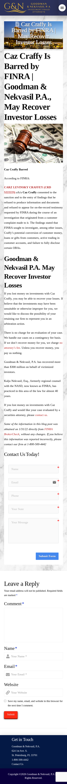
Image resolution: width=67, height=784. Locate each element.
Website (11, 684)
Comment (14, 603)
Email (10, 666)
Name (10, 648)
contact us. (41, 415)
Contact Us (17, 764)
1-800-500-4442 (20, 759)
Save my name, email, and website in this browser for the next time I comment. (35, 703)
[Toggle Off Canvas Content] (62, 7)
